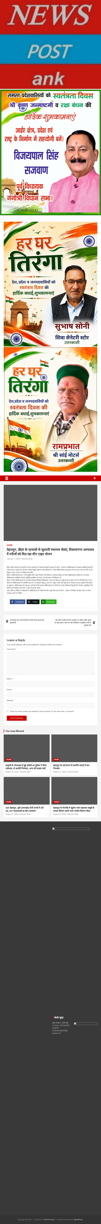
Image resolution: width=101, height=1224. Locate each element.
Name (10, 679)
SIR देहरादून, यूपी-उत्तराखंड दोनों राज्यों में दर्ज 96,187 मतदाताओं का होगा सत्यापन (24, 809)
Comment (11, 649)
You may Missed (14, 731)
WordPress (78, 1219)
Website (10, 700)
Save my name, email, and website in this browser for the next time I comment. (42, 711)
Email (9, 690)
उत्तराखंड (9, 545)
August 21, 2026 (12, 772)
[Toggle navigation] (7, 478)
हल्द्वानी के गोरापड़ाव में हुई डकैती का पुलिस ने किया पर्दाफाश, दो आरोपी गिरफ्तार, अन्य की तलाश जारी (26, 767)
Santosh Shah (27, 559)
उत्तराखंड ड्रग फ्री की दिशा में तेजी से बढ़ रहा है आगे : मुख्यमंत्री (27, 621)
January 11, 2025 (13, 559)
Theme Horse (48, 1219)
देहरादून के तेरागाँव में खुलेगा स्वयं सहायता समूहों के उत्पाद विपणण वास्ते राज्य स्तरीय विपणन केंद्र (73, 809)
